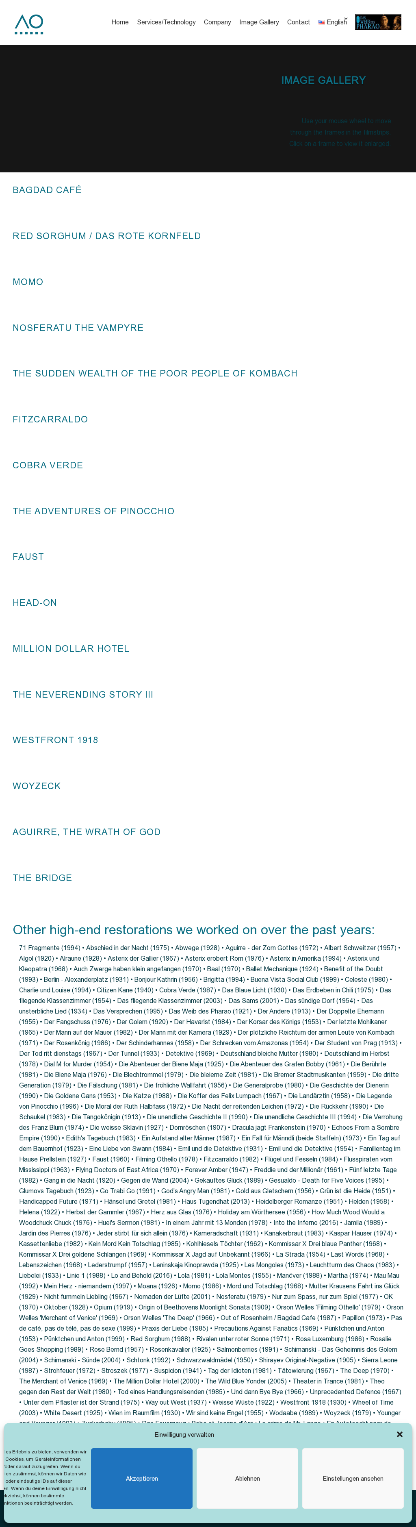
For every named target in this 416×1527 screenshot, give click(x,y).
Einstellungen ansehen (353, 1478)
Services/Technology (166, 22)
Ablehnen (247, 1478)
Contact (298, 22)
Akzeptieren (142, 1478)
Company (217, 22)
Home (120, 22)
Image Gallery (259, 22)
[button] (400, 1434)
